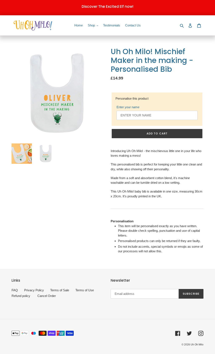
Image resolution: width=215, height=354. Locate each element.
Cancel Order (46, 296)
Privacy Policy (34, 290)
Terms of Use (84, 290)
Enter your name (128, 107)
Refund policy (21, 296)
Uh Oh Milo (197, 344)
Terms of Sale (59, 290)
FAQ (15, 290)
